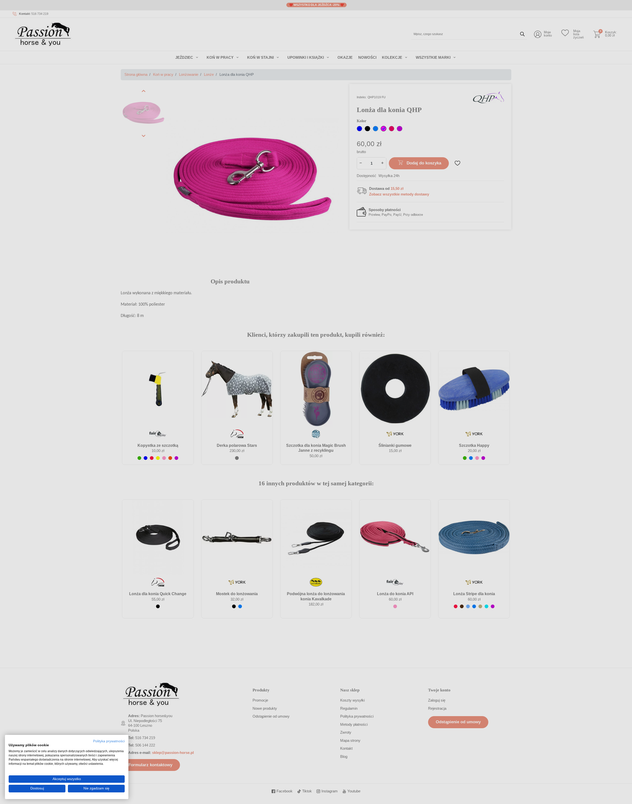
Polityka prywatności (109, 741)
